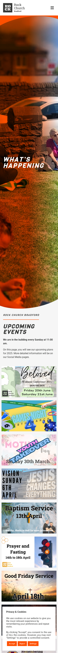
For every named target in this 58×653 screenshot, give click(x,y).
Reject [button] (22, 643)
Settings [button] (33, 643)
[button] (52, 7)
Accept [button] (12, 643)
